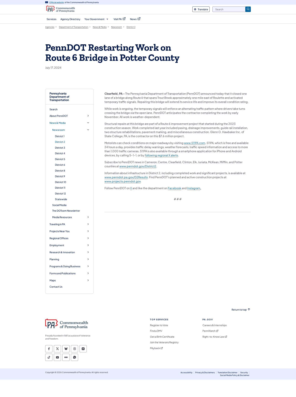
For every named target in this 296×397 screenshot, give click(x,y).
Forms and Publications (63, 273)
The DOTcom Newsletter (66, 210)
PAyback (155, 348)
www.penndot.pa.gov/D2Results (126, 177)
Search (54, 109)
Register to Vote (159, 325)
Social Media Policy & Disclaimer (234, 375)
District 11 (60, 187)
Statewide (61, 199)
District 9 (60, 176)
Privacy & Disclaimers (205, 372)
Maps (53, 280)
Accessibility (186, 372)
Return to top (239, 309)
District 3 (60, 147)
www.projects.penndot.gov (122, 181)
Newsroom (58, 129)
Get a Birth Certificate (162, 336)
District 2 (60, 141)
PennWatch (208, 330)
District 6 (60, 164)
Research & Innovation (62, 252)
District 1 (59, 136)
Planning (54, 259)
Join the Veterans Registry (164, 342)
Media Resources (62, 217)
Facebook (174, 188)
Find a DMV (156, 330)
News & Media (58, 122)
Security (244, 372)
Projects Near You (60, 231)
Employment (57, 245)
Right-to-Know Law (213, 336)
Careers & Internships (214, 325)
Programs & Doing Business (65, 266)
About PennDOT (59, 115)
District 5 (60, 159)
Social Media (59, 204)
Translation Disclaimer (227, 372)
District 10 (60, 182)
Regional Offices (59, 238)
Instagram (193, 188)
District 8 (60, 170)
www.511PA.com (194, 143)
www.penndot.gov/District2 (137, 166)
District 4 (60, 153)
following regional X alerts (161, 155)
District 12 (60, 193)
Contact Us (56, 286)
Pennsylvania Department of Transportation (59, 97)
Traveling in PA (57, 224)
